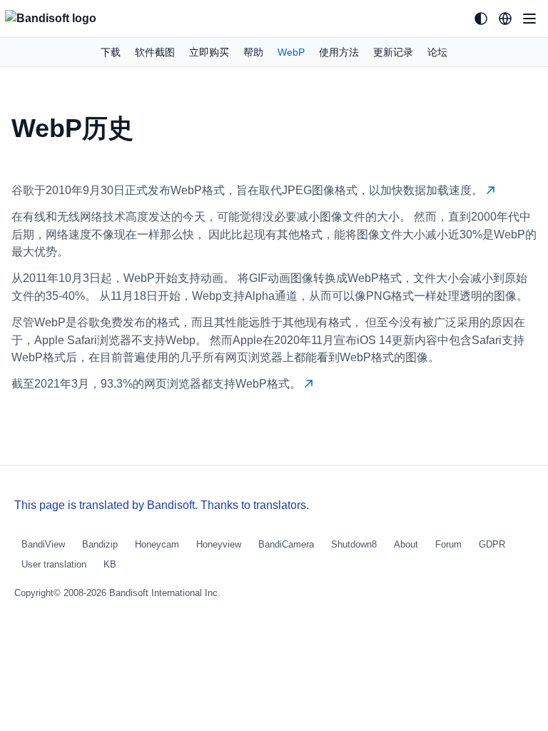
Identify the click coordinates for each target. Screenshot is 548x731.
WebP (291, 52)
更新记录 (393, 52)
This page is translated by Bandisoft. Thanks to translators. (161, 505)
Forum (448, 544)
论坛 (437, 52)
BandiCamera (286, 544)
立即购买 (209, 52)
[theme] (481, 18)
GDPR (492, 544)
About (406, 544)
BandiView (43, 544)
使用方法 (339, 52)
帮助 (253, 52)
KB (109, 564)
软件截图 (155, 52)
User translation (53, 564)
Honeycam (157, 544)
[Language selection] (505, 18)
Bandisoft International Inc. (164, 593)
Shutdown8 (354, 544)
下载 (111, 52)
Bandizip (100, 544)
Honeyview (218, 544)
